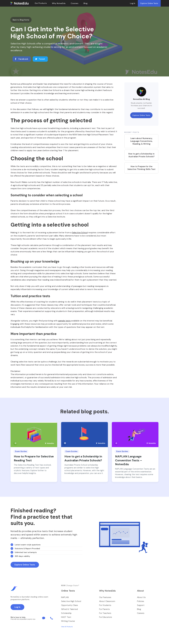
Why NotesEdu (58, 3)
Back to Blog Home (21, 20)
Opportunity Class (69, 605)
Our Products (41, 3)
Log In (132, 3)
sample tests (64, 320)
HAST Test (66, 617)
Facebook (23, 59)
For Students (105, 605)
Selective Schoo (79, 232)
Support (140, 605)
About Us (141, 597)
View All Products (67, 627)
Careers (140, 613)
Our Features (105, 597)
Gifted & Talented (69, 609)
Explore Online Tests (149, 3)
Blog (139, 609)
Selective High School (71, 601)
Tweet (42, 59)
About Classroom (107, 601)
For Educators (105, 617)
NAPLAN (65, 597)
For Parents (104, 609)
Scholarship (66, 613)
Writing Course (68, 621)
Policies (140, 601)
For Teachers (105, 613)
